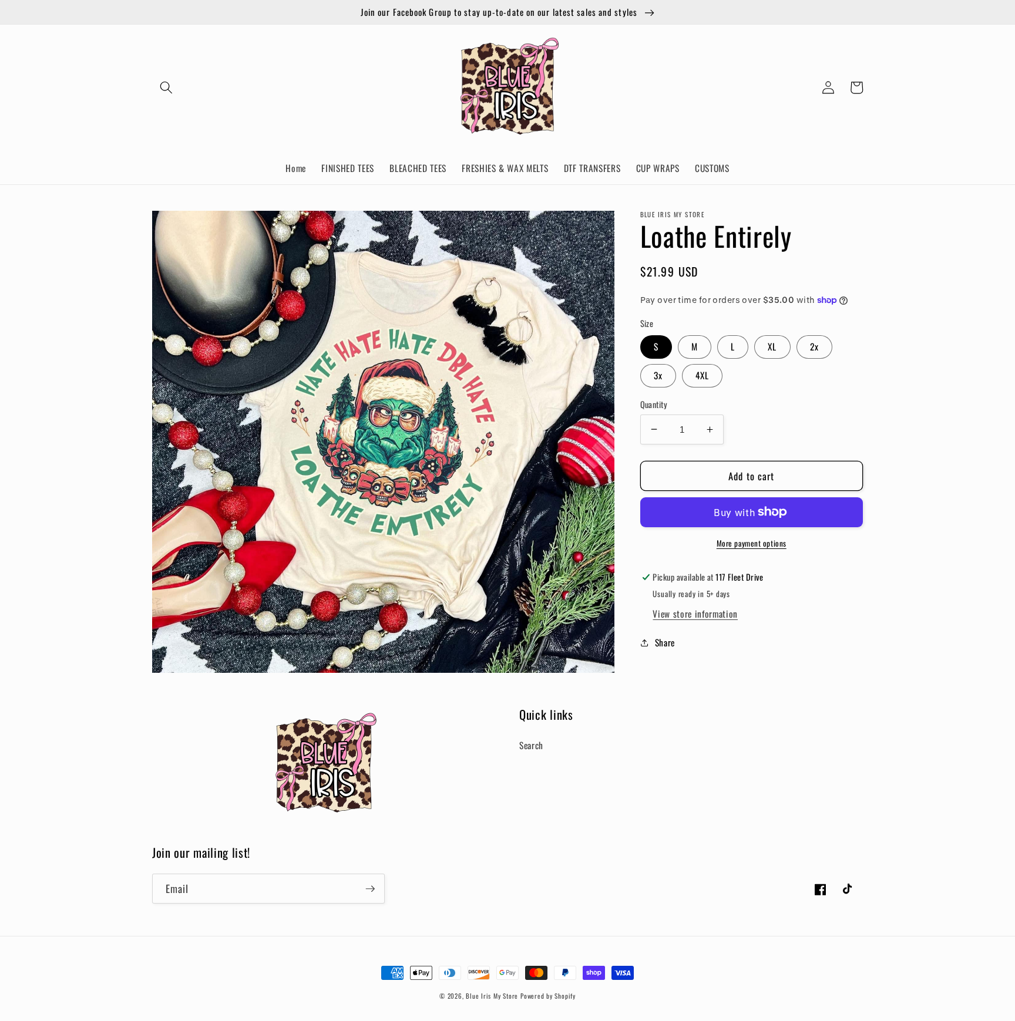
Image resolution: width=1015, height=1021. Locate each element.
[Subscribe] (370, 889)
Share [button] (665, 642)
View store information (695, 613)
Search (531, 745)
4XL (702, 375)
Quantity (654, 404)
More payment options (752, 542)
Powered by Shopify (548, 995)
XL (772, 346)
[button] (166, 87)
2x (814, 346)
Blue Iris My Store (492, 995)
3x (658, 375)
